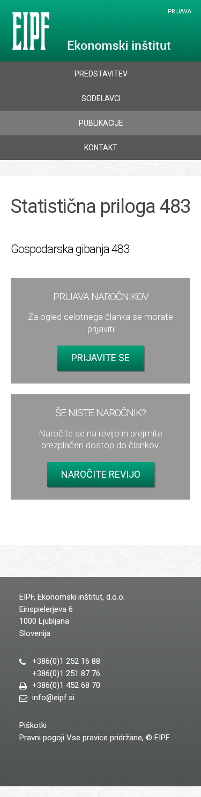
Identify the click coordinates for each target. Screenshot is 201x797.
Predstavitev (101, 74)
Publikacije (101, 123)
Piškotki (33, 725)
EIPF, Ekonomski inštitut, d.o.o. (89, 31)
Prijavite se (100, 357)
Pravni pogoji (41, 737)
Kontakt (100, 147)
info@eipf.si (53, 697)
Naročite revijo (100, 474)
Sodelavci (101, 98)
